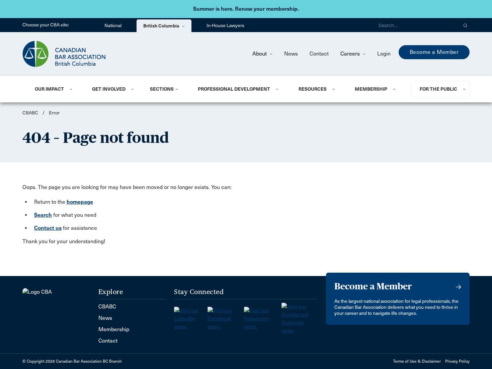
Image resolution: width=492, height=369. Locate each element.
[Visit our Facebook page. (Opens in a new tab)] (226, 316)
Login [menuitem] (384, 54)
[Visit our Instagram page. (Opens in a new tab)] (262, 316)
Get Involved (109, 89)
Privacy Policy (457, 361)
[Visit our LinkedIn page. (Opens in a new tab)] (191, 316)
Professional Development (234, 89)
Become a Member (434, 52)
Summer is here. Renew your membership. (246, 9)
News (291, 54)
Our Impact (49, 89)
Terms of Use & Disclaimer (417, 361)
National (112, 25)
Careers (350, 54)
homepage (80, 202)
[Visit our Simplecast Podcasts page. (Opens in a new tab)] (299, 316)
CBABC (30, 113)
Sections (162, 89)
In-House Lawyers (225, 25)
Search (43, 215)
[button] (465, 25)
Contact (319, 54)
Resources (313, 89)
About (260, 54)
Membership (371, 89)
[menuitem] (55, 89)
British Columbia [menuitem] (161, 26)
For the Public (438, 89)
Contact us (48, 228)
